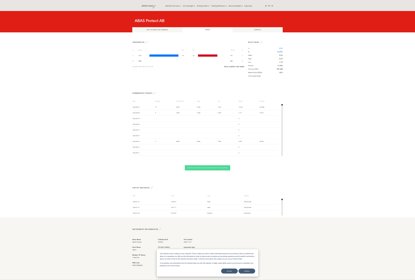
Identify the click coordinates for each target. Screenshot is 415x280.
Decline (246, 271)
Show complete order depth (234, 67)
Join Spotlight (187, 6)
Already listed (202, 6)
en (269, 6)
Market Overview (172, 6)
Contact (257, 30)
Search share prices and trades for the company (207, 168)
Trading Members (218, 6)
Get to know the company (157, 30)
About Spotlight (234, 6)
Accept (229, 271)
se (272, 6)
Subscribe (248, 6)
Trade (207, 30)
